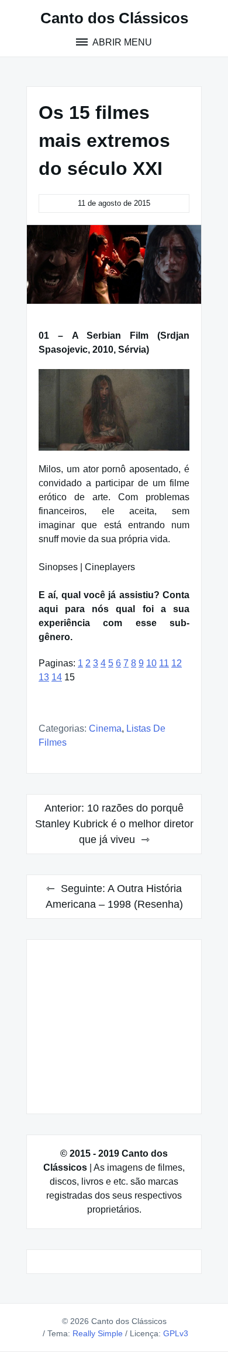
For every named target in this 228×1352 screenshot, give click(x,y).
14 (56, 677)
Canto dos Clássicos (114, 18)
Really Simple (97, 1333)
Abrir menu (121, 42)
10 (151, 663)
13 (44, 677)
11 (164, 663)
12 (176, 663)
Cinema (105, 728)
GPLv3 (175, 1333)
